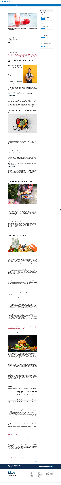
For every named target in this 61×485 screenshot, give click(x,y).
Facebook (47, 5)
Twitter (50, 5)
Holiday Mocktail (12, 9)
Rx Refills (39, 473)
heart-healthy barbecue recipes (19, 208)
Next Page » (35, 461)
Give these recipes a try (34, 225)
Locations (39, 472)
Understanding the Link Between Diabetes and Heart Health (22, 110)
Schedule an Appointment (40, 474)
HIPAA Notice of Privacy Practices (49, 473)
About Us (31, 473)
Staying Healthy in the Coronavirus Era (17, 235)
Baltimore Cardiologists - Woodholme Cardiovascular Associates (14, 483)
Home (31, 472)
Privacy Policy (47, 472)
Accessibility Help (48, 476)
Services (31, 474)
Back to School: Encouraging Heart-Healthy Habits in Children (20, 61)
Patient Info (31, 475)
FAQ (30, 477)
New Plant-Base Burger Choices (15, 332)
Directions (43, 37)
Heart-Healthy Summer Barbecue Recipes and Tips (20, 181)
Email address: (46, 465)
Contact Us (31, 476)
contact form (21, 477)
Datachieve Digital (25, 483)
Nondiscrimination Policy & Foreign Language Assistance (49, 475)
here (19, 384)
